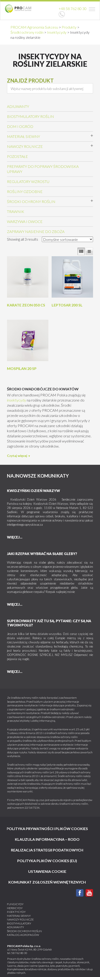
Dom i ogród (20, 126)
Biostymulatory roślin (30, 116)
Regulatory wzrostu (28, 181)
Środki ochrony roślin (31, 201)
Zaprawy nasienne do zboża (35, 231)
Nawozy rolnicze (25, 146)
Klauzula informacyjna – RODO (47, 839)
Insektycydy (16, 912)
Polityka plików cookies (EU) (47, 860)
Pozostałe (17, 156)
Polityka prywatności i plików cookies (47, 828)
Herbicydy (15, 908)
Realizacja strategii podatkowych (47, 850)
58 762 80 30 (19, 953)
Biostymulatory (19, 923)
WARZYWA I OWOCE (25, 221)
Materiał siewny (23, 136)
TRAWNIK (15, 211)
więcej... (14, 537)
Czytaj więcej (17, 456)
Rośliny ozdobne (25, 191)
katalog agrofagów (23, 935)
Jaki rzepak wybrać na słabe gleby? (42, 554)
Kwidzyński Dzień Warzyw (33, 490)
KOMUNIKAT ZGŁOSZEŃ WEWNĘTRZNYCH (47, 882)
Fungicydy (15, 904)
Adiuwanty (18, 106)
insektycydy (16, 400)
